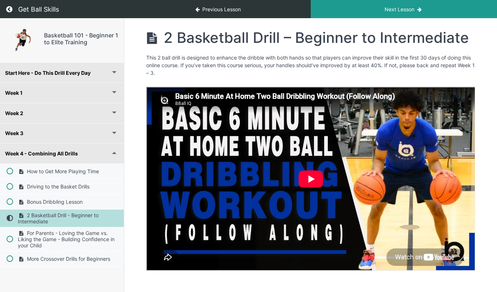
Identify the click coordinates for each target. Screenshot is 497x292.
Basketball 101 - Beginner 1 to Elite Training (81, 39)
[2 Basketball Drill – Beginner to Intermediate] (22, 40)
